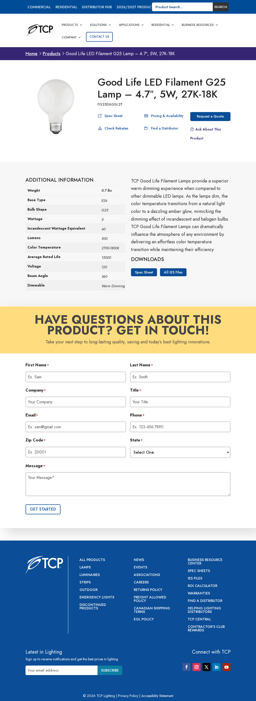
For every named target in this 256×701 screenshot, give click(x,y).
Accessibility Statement (157, 695)
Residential (66, 7)
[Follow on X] (206, 667)
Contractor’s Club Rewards (206, 629)
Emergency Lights (97, 597)
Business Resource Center (205, 562)
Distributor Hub (97, 7)
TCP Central (199, 619)
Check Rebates (116, 128)
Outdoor (89, 590)
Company (69, 37)
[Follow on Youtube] (226, 667)
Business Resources (198, 25)
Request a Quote (210, 116)
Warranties (199, 593)
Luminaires (90, 575)
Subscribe (110, 670)
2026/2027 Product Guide (141, 7)
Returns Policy (148, 590)
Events (140, 567)
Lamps (85, 567)
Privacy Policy (128, 695)
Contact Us (99, 36)
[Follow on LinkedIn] (216, 667)
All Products (92, 560)
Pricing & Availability (167, 115)
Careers (141, 582)
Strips (85, 582)
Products (70, 25)
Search (220, 6)
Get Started (43, 509)
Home (32, 53)
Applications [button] (129, 25)
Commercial (39, 7)
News (139, 560)
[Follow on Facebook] (186, 667)
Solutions (98, 25)
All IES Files (173, 272)
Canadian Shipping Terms (152, 610)
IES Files (195, 578)
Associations (147, 575)
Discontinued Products (93, 607)
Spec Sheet (113, 115)
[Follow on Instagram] (196, 667)
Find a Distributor (164, 128)
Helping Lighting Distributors (204, 610)
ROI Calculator (202, 586)
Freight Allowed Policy (150, 599)
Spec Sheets (199, 571)
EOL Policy (144, 619)
